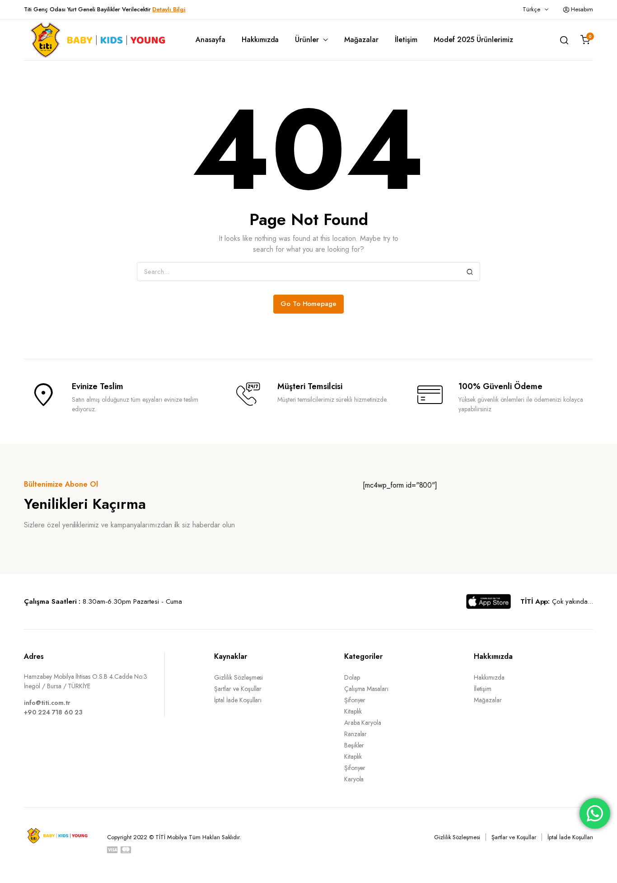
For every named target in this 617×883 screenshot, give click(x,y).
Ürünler (307, 39)
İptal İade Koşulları (238, 700)
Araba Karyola (363, 722)
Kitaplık (353, 711)
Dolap (352, 677)
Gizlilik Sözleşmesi (238, 677)
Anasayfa (210, 39)
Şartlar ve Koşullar (238, 688)
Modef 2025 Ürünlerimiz (473, 39)
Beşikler (354, 745)
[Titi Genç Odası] (96, 40)
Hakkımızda (260, 39)
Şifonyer (355, 700)
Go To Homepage (308, 304)
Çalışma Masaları (366, 688)
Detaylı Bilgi (168, 9)
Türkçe (531, 9)
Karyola (354, 779)
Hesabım (582, 9)
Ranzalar (355, 733)
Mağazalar (361, 39)
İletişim (406, 39)
